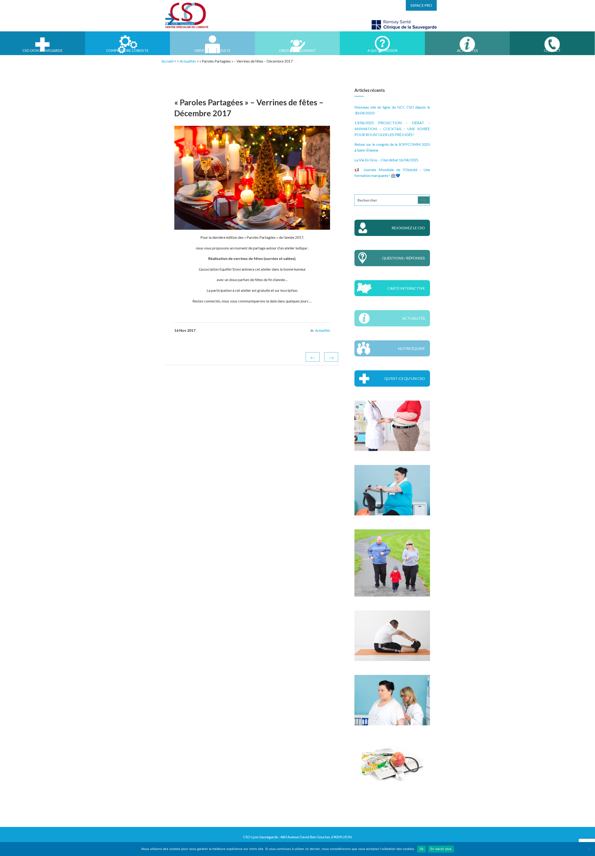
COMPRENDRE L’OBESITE (127, 50)
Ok (422, 849)
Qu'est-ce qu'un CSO (404, 378)
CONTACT (552, 50)
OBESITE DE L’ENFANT (297, 50)
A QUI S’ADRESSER (382, 50)
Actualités (322, 330)
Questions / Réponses (403, 258)
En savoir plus (441, 849)
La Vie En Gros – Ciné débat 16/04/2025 (386, 160)
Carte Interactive (406, 288)
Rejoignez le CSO (408, 228)
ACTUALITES (467, 50)
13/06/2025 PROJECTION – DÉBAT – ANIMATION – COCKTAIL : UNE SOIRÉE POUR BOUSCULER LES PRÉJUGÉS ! (392, 128)
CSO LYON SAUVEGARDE (43, 50)
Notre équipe (411, 348)
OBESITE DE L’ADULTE (212, 50)
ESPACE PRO (421, 5)
